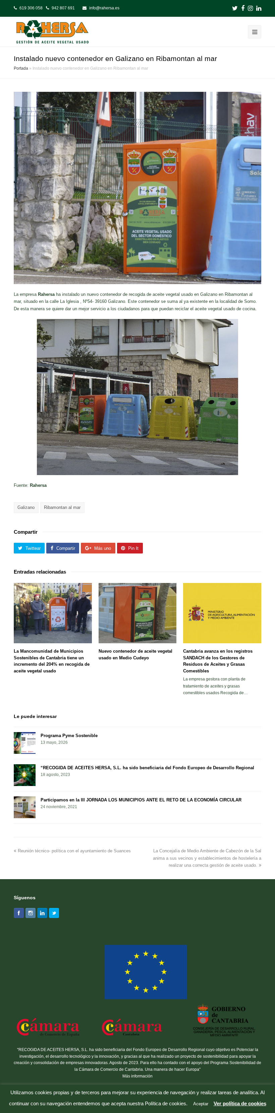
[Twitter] (54, 913)
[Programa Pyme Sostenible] (25, 743)
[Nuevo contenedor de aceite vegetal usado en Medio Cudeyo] (138, 613)
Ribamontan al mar (62, 507)
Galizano (26, 507)
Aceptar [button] (200, 1103)
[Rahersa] (53, 31)
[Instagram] (30, 913)
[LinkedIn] (42, 913)
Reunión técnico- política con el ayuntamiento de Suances (74, 850)
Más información (137, 1076)
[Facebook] (19, 913)
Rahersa (46, 294)
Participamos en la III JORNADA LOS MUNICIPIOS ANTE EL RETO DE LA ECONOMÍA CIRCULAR (141, 799)
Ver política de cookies (240, 1103)
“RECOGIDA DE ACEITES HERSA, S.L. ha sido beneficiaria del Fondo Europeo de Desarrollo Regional (147, 767)
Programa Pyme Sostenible (69, 735)
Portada (21, 68)
